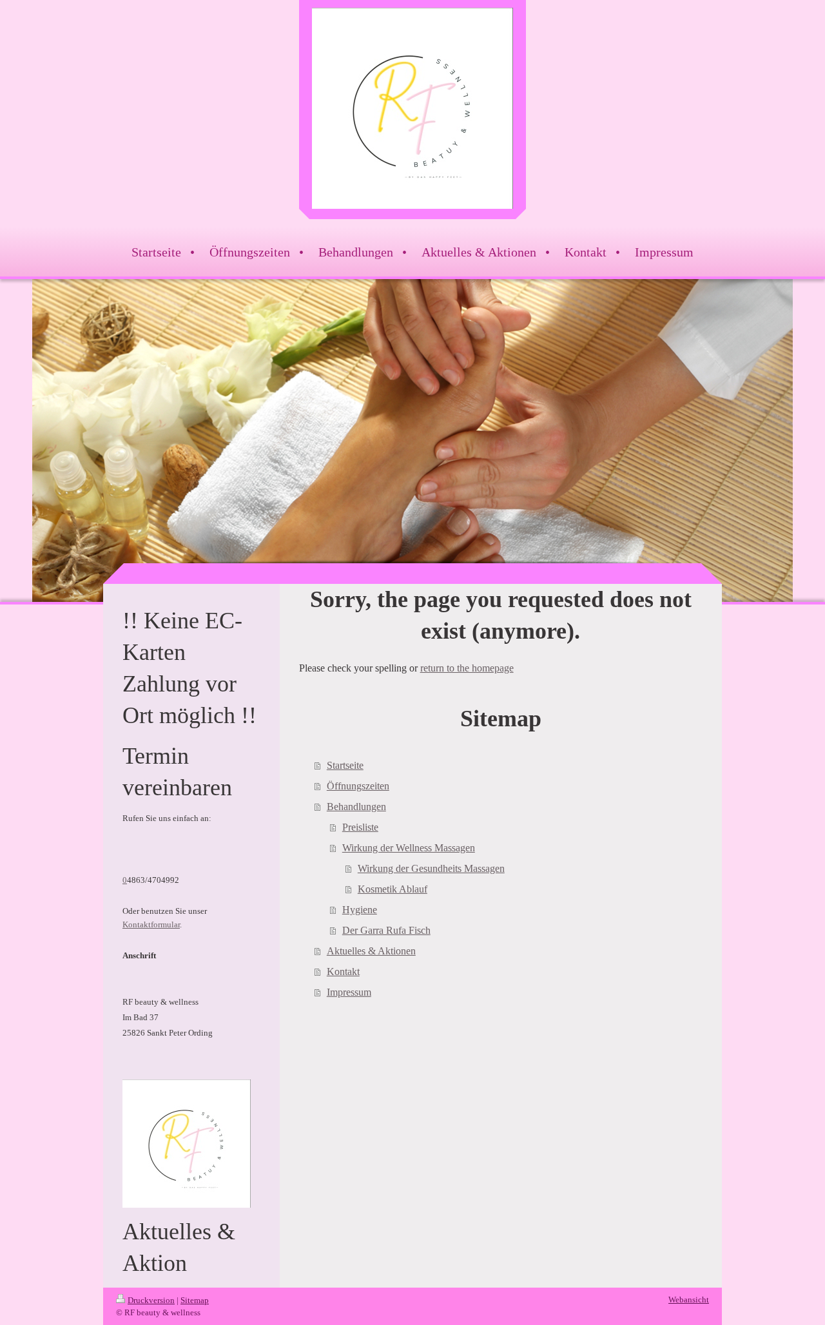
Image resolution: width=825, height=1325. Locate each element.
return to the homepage (467, 667)
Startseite (345, 765)
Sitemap (194, 1300)
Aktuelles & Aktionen (371, 950)
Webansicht (688, 1299)
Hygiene (359, 909)
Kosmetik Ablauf (392, 889)
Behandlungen (356, 806)
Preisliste (360, 827)
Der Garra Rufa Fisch (386, 930)
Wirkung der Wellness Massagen (408, 847)
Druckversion (151, 1300)
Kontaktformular (151, 924)
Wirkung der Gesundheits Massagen (431, 868)
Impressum (349, 992)
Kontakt (343, 971)
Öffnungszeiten (358, 785)
